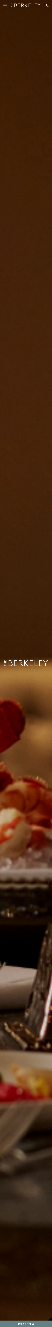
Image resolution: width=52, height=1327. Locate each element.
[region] (5, 5)
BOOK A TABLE (26, 1323)
